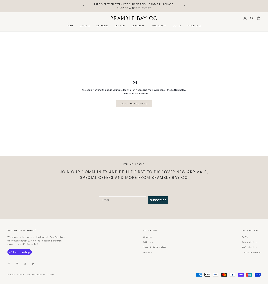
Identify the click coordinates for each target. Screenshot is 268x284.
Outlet (177, 25)
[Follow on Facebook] (9, 263)
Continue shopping (134, 103)
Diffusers (102, 25)
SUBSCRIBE (158, 200)
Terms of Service (251, 252)
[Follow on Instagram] (17, 263)
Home (70, 25)
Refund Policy (249, 247)
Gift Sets (120, 25)
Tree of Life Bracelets (154, 247)
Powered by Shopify (45, 274)
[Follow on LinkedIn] (33, 263)
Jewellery (138, 25)
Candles (85, 25)
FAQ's (245, 237)
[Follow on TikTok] (25, 263)
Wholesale (194, 25)
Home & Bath (159, 25)
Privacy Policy (249, 242)
